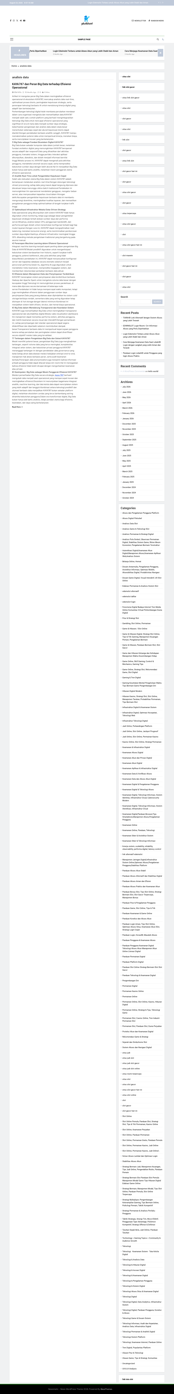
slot (124, 234)
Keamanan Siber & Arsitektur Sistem (137, 836)
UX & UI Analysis (129, 1369)
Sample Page (84, 39)
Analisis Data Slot (130, 523)
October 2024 (128, 498)
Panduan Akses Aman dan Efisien (136, 881)
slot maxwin (127, 255)
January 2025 (128, 482)
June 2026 (126, 392)
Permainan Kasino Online (133, 991)
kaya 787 (59, 375)
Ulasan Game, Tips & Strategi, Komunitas (139, 1358)
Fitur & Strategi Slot (130, 618)
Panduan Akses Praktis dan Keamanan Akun (141, 886)
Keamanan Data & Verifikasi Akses (137, 774)
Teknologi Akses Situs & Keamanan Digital (140, 1291)
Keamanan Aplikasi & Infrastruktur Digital (139, 768)
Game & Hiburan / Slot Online (134, 629)
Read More (16, 407)
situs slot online (129, 1095)
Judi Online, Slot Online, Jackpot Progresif (140, 731)
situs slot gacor (129, 192)
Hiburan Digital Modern (132, 691)
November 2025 (129, 429)
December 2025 (129, 424)
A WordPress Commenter (133, 371)
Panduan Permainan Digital (133, 956)
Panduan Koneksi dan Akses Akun (136, 919)
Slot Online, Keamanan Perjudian (136, 1130)
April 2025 (126, 466)
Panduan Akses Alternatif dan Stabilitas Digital (142, 876)
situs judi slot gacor (130, 1063)
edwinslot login (128, 602)
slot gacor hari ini (129, 171)
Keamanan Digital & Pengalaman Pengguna (140, 784)
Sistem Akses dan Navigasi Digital (137, 1047)
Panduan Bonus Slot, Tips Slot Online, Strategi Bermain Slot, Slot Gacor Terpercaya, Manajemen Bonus (141, 895)
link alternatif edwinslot (132, 854)
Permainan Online (129, 996)
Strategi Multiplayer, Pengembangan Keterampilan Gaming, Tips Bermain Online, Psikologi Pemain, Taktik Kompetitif (140, 1203)
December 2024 (129, 487)
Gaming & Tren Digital (131, 677)
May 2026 (126, 397)
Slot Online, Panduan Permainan (135, 1135)
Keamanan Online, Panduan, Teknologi (138, 830)
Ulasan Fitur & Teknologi (132, 1353)
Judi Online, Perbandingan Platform (137, 726)
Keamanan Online (129, 825)
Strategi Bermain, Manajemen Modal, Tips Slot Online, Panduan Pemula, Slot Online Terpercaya (142, 1192)
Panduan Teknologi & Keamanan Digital (139, 975)
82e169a (17, 92)
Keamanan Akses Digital (132, 752)
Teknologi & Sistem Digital (133, 1286)
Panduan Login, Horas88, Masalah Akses (139, 935)
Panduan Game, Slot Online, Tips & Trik (138, 908)
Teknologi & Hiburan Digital (134, 1265)
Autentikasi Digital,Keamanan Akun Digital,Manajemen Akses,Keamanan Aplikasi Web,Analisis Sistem (141, 553)
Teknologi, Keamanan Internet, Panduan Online (142, 1342)
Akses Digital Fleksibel (132, 518)
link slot (125, 140)
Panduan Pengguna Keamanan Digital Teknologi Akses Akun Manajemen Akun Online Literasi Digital (139, 948)
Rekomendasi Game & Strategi (135, 1037)
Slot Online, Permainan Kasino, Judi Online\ (140, 1151)
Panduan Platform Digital (133, 962)
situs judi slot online (131, 1068)
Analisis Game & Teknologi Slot (135, 529)
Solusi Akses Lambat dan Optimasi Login (139, 1156)
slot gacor (126, 118)
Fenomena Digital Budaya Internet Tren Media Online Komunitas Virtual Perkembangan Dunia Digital (142, 610)
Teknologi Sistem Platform (133, 1337)
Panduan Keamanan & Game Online (137, 913)
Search (124, 297)
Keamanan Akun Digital (132, 763)
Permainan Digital (129, 986)
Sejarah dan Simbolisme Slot (134, 1042)
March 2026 (127, 408)
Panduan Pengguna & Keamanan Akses (138, 940)
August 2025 (127, 445)
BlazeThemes (106, 1389)
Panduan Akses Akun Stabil (134, 871)
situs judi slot (128, 1058)
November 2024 (129, 493)
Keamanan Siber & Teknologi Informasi (138, 841)
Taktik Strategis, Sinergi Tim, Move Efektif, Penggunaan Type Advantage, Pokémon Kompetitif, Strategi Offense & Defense (140, 1222)
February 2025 (128, 477)
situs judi (126, 1053)
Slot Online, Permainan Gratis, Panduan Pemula (142, 1140)
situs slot (126, 108)
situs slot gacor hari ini (132, 245)
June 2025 (126, 455)
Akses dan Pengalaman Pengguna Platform (140, 513)
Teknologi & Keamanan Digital (135, 1275)
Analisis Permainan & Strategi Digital (138, 534)
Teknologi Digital (129, 1297)
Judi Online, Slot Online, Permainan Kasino (140, 737)
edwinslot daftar (129, 596)
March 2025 (127, 471)
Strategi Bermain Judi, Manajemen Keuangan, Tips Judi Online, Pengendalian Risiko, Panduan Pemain (142, 1170)
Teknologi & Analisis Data (133, 1260)
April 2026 (126, 402)
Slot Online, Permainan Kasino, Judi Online (140, 1145)
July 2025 (126, 450)
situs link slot (128, 161)
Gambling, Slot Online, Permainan (136, 623)
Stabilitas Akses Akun (131, 1161)
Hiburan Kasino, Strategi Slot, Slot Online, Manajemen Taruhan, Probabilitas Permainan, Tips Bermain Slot (141, 699)
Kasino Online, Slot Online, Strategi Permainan (141, 742)
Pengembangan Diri (130, 980)
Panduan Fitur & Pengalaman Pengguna (138, 903)
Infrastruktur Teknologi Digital (135, 721)
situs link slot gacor (130, 98)
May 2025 (126, 461)
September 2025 (129, 440)
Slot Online (127, 1116)
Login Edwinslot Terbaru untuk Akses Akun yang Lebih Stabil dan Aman (56, 51)
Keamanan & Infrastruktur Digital (136, 747)
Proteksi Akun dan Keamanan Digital (137, 1031)
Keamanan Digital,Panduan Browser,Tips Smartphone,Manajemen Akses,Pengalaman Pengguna (141, 817)
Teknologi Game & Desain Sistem (136, 1318)
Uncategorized (128, 1363)
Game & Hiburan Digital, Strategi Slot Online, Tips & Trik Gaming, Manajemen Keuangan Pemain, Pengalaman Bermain (141, 637)
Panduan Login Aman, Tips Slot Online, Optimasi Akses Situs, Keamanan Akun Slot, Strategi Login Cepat (141, 927)
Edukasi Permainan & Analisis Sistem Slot (140, 586)
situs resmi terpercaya (131, 1074)
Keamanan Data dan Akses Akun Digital (139, 779)
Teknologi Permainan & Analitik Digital (138, 1332)
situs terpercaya (129, 213)
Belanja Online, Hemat (131, 561)
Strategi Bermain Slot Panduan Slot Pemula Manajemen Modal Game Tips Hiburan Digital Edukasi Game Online (141, 1181)
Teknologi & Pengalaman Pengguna (137, 1281)
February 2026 (128, 413)
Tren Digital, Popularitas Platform (136, 1347)
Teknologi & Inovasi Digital (133, 1270)
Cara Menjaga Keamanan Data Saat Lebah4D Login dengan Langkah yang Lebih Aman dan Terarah (106, 3)
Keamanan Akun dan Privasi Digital (137, 758)
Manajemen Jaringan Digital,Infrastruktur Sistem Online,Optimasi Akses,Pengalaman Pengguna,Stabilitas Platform (140, 863)
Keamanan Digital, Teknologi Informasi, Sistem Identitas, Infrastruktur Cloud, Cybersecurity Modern (142, 798)
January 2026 (128, 418)
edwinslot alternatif (130, 591)
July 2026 (126, 387)
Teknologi (126, 1246)
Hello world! (153, 371)
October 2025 (128, 434)
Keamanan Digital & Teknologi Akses (138, 789)
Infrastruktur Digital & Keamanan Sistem (139, 707)
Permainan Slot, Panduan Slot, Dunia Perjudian (142, 1026)
